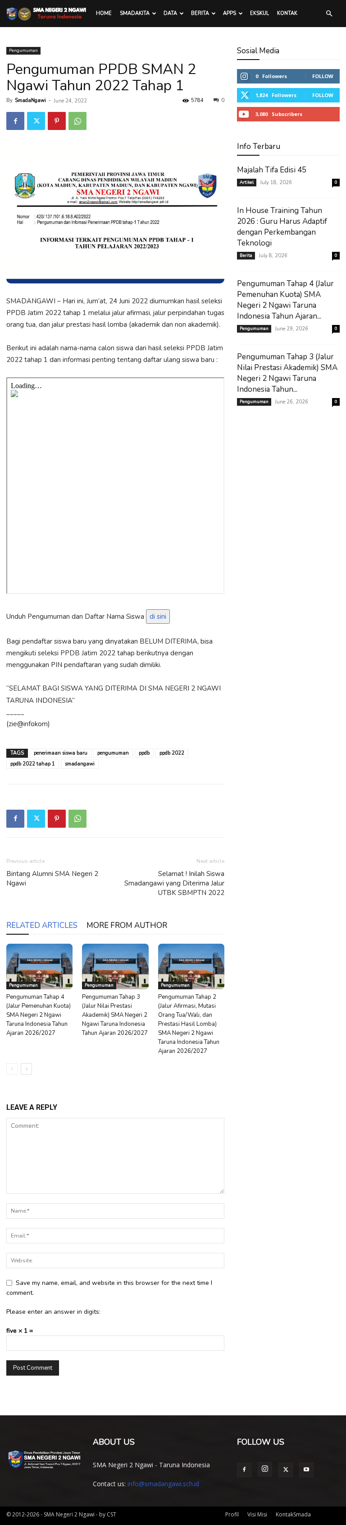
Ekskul (259, 13)
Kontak (287, 13)
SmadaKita (135, 13)
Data (170, 13)
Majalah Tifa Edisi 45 (271, 170)
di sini (158, 616)
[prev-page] (12, 1069)
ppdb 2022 (171, 753)
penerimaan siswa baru (60, 753)
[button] (329, 13)
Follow (322, 76)
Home (104, 13)
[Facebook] (15, 121)
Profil (232, 1514)
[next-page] (26, 1069)
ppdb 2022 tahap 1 (32, 763)
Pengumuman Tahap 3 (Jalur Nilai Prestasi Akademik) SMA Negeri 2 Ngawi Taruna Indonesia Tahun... (287, 373)
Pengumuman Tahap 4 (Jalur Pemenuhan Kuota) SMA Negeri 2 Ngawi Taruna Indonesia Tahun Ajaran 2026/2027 (38, 1015)
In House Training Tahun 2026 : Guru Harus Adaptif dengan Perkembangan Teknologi (282, 226)
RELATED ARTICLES (41, 925)
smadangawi (80, 763)
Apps (229, 13)
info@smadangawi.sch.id (163, 1483)
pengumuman (113, 753)
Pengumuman (23, 50)
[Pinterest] (57, 121)
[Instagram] (265, 1469)
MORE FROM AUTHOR (126, 925)
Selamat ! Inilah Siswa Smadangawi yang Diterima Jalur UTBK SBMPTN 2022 (174, 883)
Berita (200, 13)
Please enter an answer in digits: (53, 1311)
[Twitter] (36, 121)
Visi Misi (257, 1514)
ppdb (144, 753)
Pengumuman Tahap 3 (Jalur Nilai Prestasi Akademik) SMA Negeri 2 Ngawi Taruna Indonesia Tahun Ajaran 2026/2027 (115, 1015)
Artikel (247, 182)
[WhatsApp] (77, 121)
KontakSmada (293, 1514)
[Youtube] (306, 1470)
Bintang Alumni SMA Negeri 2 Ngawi (52, 878)
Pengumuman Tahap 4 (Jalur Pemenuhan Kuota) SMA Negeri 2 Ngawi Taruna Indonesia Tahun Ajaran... (285, 299)
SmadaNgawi (30, 100)
